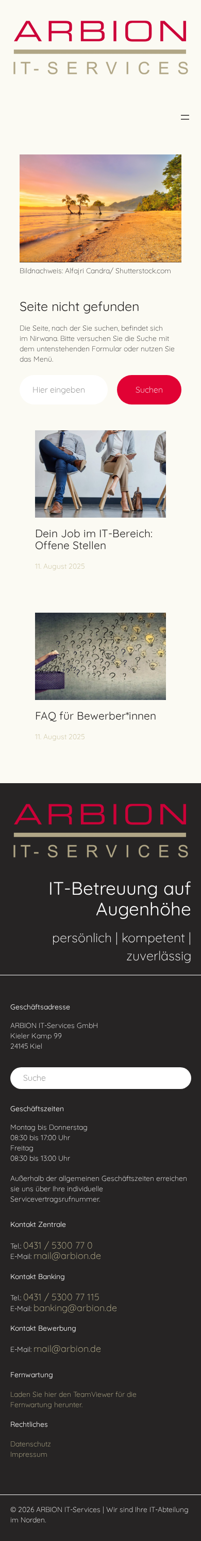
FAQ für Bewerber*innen (95, 716)
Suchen (149, 389)
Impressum (28, 1454)
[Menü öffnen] (185, 117)
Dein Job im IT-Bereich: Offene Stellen (94, 539)
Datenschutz (30, 1444)
